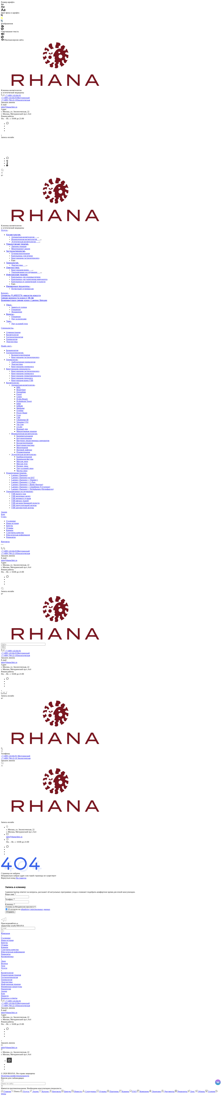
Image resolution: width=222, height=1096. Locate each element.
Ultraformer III (22, 420)
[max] (7, 124)
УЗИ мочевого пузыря (21, 498)
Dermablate (21, 392)
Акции (4, 991)
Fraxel (19, 394)
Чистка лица (21, 471)
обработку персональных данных (35, 909)
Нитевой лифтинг (24, 450)
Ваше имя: (10, 894)
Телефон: (10, 899)
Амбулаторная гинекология (23, 362)
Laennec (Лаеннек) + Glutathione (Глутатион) (30, 487)
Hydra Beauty (22, 399)
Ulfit (18, 417)
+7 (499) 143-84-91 (13, 95)
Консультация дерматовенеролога (26, 376)
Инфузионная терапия (11, 984)
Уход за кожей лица (24, 468)
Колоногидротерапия (20, 355)
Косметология (12, 335)
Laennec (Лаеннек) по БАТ (23, 477)
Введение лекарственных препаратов (32, 440)
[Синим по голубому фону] (2, 21)
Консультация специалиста (18, 369)
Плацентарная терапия (16, 473)
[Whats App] (7, 165)
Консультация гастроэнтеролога (25, 357)
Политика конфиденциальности (15, 1076)
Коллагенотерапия (24, 443)
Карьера (9, 530)
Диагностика (12, 342)
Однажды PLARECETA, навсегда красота (21, 295)
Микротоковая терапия (26, 431)
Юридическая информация (18, 535)
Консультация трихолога (22, 378)
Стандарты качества (15, 532)
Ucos (18, 415)
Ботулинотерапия (24, 438)
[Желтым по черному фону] (2, 18)
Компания (5, 933)
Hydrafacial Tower (24, 401)
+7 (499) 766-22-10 (15, 100)
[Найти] (3, 647)
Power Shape (21, 413)
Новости (5, 996)
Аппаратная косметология (23, 385)
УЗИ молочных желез (20, 496)
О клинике (11, 521)
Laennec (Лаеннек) (19, 475)
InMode (19, 406)
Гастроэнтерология (14, 337)
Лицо (3, 961)
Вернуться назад (8, 878)
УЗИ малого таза (18, 494)
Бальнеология (12, 350)
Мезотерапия (22, 447)
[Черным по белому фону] (2, 16)
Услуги (4, 968)
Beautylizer (21, 390)
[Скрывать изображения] (2, 29)
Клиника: (10, 904)
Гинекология (11, 339)
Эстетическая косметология (23, 454)
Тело (3, 966)
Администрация (13, 332)
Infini (18, 403)
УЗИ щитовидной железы (22, 508)
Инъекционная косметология (24, 434)
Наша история (12, 523)
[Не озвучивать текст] (2, 37)
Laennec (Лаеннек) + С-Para (23, 482)
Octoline (19, 410)
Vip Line (20, 424)
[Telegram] (7, 163)
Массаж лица (22, 461)
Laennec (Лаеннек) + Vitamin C (24, 480)
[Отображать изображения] (2, 26)
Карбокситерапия (24, 457)
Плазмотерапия (23, 452)
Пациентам (6, 989)
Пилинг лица (22, 466)
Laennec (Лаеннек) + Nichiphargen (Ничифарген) (32, 489)
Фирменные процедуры (11, 986)
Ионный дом (22, 429)
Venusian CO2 (22, 422)
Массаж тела (21, 464)
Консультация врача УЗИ (22, 380)
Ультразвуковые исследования (19, 491)
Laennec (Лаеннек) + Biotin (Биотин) (27, 484)
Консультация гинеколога (22, 366)
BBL (18, 387)
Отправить (10, 912)
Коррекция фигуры (24, 459)
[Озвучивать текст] (2, 34)
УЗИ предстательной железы (24, 505)
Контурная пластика (25, 445)
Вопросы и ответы (9, 998)
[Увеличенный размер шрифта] (3, 10)
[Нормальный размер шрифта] (2, 7)
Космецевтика (7, 956)
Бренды (9, 526)
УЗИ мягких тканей (20, 501)
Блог (3, 993)
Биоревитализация (24, 436)
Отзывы (9, 528)
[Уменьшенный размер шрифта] (2, 4)
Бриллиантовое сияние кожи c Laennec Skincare (24, 300)
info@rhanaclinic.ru (9, 107)
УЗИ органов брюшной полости (25, 503)
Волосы (4, 963)
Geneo (19, 397)
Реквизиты (11, 537)
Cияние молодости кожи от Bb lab (17, 298)
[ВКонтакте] (7, 161)
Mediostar (20, 408)
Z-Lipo (19, 427)
